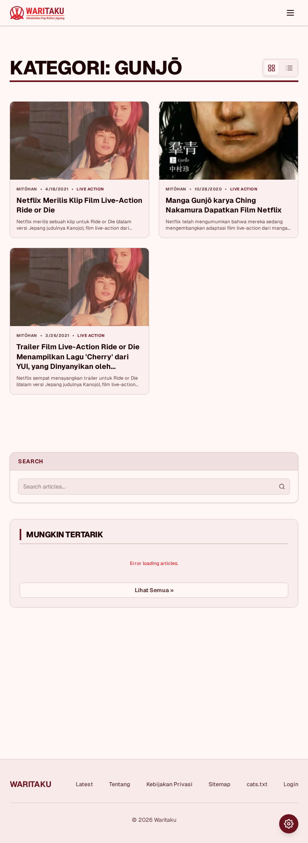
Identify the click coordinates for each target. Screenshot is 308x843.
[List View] (289, 68)
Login (291, 784)
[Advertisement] (70, 674)
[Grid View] (271, 68)
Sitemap (220, 784)
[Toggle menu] (290, 13)
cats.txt (257, 784)
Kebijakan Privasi (169, 784)
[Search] (282, 487)
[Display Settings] (288, 823)
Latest (84, 784)
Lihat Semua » (154, 590)
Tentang (119, 784)
